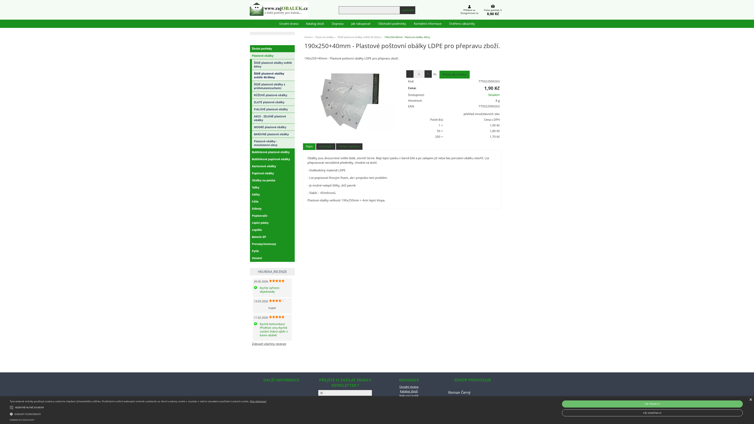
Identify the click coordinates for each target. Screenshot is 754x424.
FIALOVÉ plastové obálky (271, 109)
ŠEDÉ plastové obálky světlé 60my (273, 64)
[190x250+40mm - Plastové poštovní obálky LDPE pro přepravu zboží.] (352, 100)
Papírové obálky (263, 173)
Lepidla (257, 230)
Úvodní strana (288, 24)
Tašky (255, 187)
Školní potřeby (262, 48)
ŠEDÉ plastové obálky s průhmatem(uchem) (269, 86)
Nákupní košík (409, 396)
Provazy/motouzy (264, 244)
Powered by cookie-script (22, 420)
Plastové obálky (263, 56)
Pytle (255, 251)
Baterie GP (259, 237)
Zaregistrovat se (469, 13)
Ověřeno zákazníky (462, 24)
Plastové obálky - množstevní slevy (265, 143)
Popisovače (259, 215)
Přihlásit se (469, 10)
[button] (138, 414)
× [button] (750, 399)
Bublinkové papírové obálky (271, 159)
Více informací (258, 401)
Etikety (257, 208)
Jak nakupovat (360, 24)
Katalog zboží (315, 24)
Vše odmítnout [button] (652, 412)
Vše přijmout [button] (652, 403)
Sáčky (256, 194)
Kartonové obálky (264, 166)
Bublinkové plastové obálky (271, 152)
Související (326, 146)
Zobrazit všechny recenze (269, 344)
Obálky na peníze (263, 180)
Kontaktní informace (427, 24)
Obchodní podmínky (392, 24)
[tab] (309, 146)
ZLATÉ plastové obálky (269, 102)
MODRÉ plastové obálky (270, 127)
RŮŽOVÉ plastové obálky (270, 95)
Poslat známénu (349, 146)
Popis (309, 146)
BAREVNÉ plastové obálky (271, 134)
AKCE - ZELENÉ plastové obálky (270, 118)
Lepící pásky (260, 223)
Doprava (337, 24)
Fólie (255, 201)
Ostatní (257, 258)
